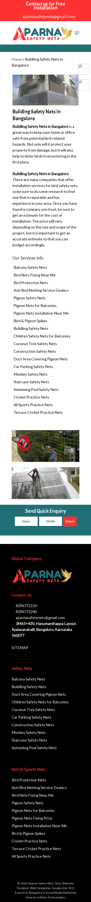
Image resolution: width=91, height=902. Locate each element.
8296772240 (26, 611)
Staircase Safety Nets (31, 381)
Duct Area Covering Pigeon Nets (41, 359)
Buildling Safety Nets (31, 328)
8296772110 (26, 605)
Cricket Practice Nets (31, 397)
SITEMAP (20, 647)
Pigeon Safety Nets (30, 298)
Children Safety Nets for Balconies (42, 336)
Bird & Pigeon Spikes (30, 320)
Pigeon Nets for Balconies (35, 305)
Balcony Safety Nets (30, 267)
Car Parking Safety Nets (33, 366)
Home (17, 59)
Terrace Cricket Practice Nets (38, 412)
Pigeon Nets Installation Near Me (41, 313)
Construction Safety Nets (35, 351)
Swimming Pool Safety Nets (36, 389)
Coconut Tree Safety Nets (35, 343)
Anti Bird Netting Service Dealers (41, 290)
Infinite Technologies (51, 897)
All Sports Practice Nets (33, 404)
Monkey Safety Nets (30, 374)
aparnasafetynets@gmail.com (40, 617)
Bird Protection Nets (31, 282)
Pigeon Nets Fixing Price (32, 818)
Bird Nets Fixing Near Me (35, 275)
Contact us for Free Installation (45, 5)
